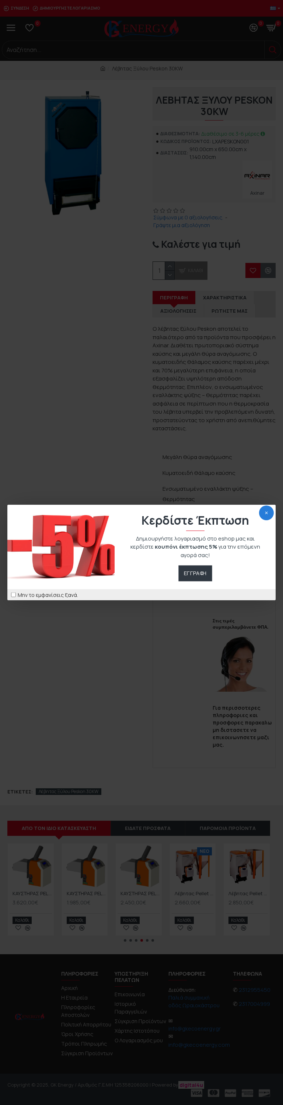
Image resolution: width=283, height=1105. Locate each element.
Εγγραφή (195, 573)
